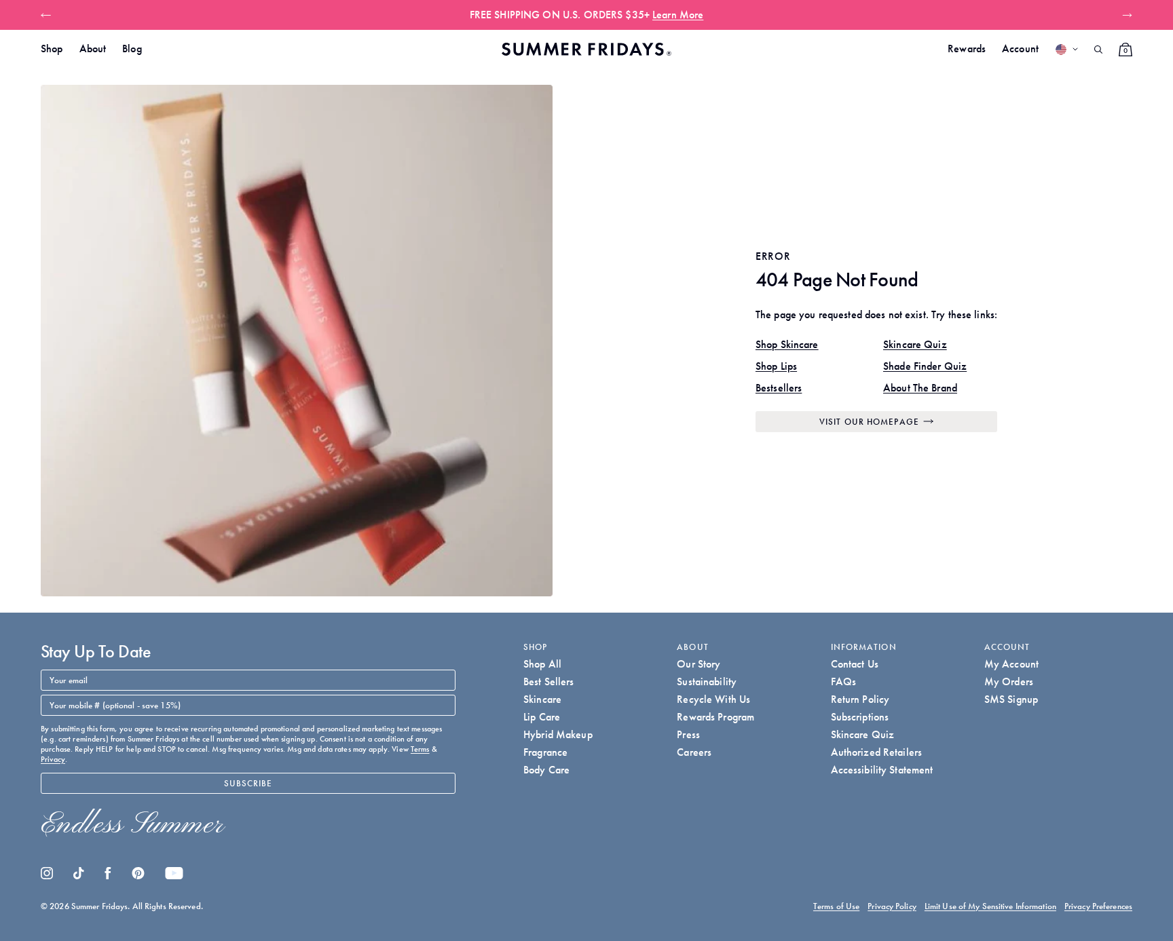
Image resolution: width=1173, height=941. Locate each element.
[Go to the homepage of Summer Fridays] (586, 49)
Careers (694, 752)
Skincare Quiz (915, 344)
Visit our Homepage (869, 421)
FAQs (844, 681)
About (93, 48)
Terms (420, 749)
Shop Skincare (787, 344)
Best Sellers (548, 681)
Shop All (542, 664)
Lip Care (541, 717)
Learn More (744, 14)
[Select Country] (1066, 49)
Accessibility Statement (882, 770)
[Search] (1098, 49)
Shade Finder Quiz (925, 366)
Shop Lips (776, 366)
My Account (1011, 664)
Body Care (546, 770)
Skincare (542, 699)
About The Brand (920, 388)
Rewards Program (715, 717)
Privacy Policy (892, 906)
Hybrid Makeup (558, 734)
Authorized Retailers (877, 752)
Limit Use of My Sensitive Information (990, 906)
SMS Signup (1011, 699)
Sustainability (707, 681)
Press (688, 734)
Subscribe (248, 783)
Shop (52, 48)
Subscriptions (860, 717)
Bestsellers (779, 388)
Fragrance (545, 752)
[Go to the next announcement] (1124, 15)
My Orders (1008, 681)
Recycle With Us (713, 699)
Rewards (967, 48)
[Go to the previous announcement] (48, 15)
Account (1020, 48)
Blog (132, 48)
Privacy (53, 759)
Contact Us (854, 664)
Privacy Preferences (1098, 906)
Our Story (698, 664)
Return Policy (860, 699)
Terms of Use (836, 906)
